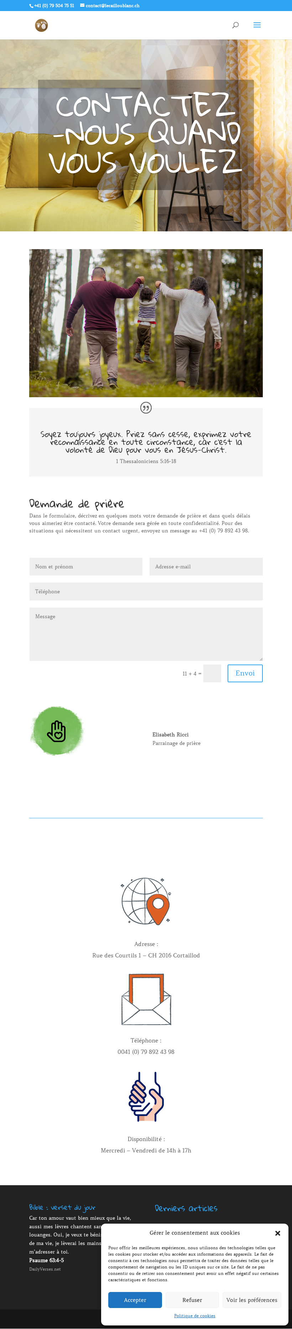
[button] (277, 1233)
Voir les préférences (251, 1300)
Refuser (192, 1300)
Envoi (245, 673)
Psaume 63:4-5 (46, 1260)
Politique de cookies (194, 1315)
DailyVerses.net (45, 1269)
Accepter (135, 1300)
